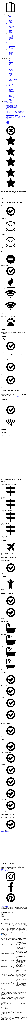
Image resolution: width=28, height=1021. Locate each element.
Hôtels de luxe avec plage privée (13, 117)
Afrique (7, 42)
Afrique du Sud (12, 46)
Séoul (10, 81)
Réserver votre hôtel (5, 248)
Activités (5, 108)
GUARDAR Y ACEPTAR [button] (6, 1019)
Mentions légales (4, 906)
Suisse (10, 31)
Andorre (10, 27)
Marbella (11, 64)
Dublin (10, 100)
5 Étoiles (8, 59)
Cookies (2, 905)
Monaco (10, 20)
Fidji (10, 51)
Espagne (10, 17)
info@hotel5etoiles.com (6, 870)
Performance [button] (3, 994)
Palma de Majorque (13, 79)
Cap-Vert (11, 48)
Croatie (10, 30)
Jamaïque (11, 38)
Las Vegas (11, 78)
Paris (10, 75)
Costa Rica (11, 37)
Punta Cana (11, 91)
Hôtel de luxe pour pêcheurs (12, 115)
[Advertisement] (14, 847)
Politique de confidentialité (9, 905)
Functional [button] (3, 988)
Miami (10, 99)
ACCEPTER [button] (14, 912)
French (7, 121)
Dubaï (10, 94)
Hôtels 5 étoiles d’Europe (11, 107)
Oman (10, 43)
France (10, 32)
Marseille (11, 89)
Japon (10, 57)
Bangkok (11, 84)
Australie (11, 55)
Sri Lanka (11, 54)
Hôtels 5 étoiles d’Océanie (11, 104)
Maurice (10, 60)
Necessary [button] (3, 933)
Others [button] (2, 1014)
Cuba (10, 41)
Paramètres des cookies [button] (6, 912)
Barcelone (11, 70)
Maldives (11, 52)
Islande (10, 22)
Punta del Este (12, 83)
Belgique (11, 21)
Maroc (10, 47)
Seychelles (11, 44)
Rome (10, 86)
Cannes (10, 65)
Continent (5, 101)
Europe (7, 23)
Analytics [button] (3, 1000)
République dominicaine (14, 35)
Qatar (10, 67)
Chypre (10, 28)
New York (11, 62)
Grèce (10, 25)
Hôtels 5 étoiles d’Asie (11, 102)
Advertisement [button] (4, 1007)
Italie (10, 19)
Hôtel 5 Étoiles (4, 869)
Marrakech (11, 69)
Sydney (10, 63)
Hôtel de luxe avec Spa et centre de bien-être (15, 111)
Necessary (4, 934)
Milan (10, 95)
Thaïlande (11, 53)
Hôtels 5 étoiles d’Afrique (11, 105)
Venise (10, 80)
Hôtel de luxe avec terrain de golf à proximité (15, 116)
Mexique (11, 39)
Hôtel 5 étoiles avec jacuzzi (12, 110)
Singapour (11, 96)
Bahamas (11, 36)
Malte (10, 16)
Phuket (10, 71)
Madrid (10, 73)
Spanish (7, 122)
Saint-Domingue (12, 97)
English (7, 123)
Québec (10, 87)
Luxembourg (11, 26)
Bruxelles (11, 74)
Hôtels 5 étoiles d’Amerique (12, 106)
